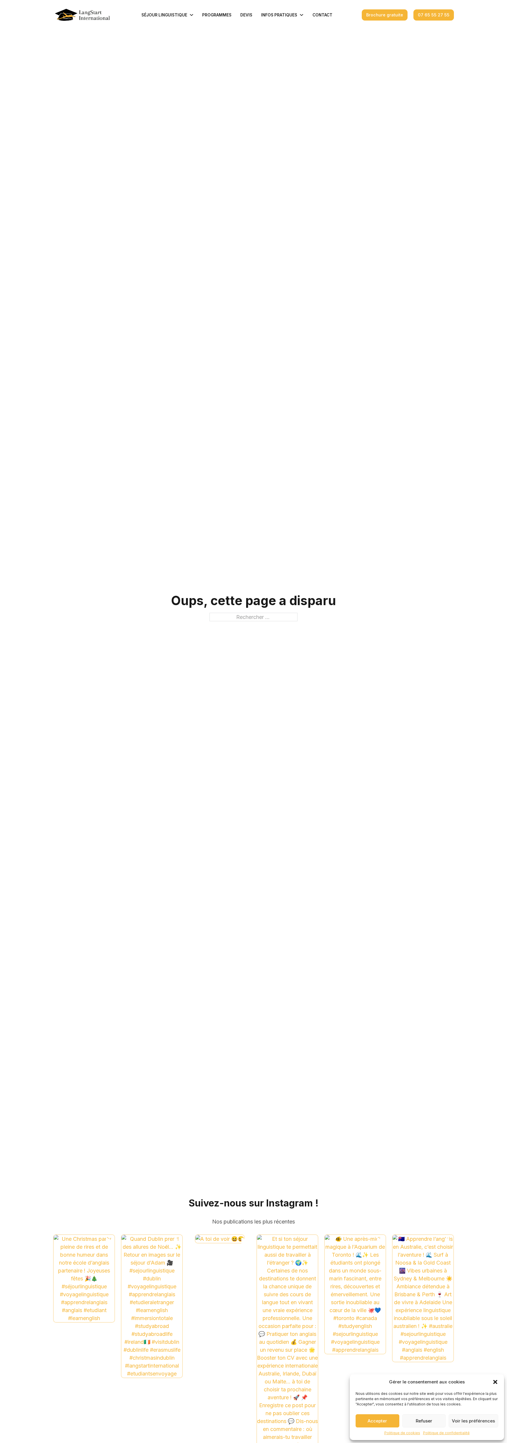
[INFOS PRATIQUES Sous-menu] (302, 15)
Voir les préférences (473, 1421)
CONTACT (322, 15)
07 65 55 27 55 (433, 14)
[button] (495, 1382)
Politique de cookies (402, 1433)
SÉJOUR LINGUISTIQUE (164, 15)
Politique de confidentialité (446, 1433)
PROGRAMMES (216, 15)
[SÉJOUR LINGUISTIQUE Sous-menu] (192, 15)
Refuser (424, 1421)
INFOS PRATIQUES (279, 15)
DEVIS (246, 15)
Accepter (377, 1421)
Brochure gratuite (384, 14)
